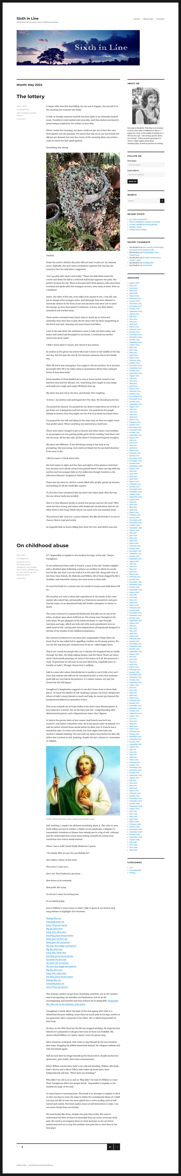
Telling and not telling (138, 230)
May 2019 (133, 507)
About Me (148, 19)
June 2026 (133, 288)
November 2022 (135, 399)
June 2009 (133, 814)
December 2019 (135, 489)
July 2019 (133, 502)
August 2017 (134, 561)
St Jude (20, 572)
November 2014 (135, 646)
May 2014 (133, 662)
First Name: (132, 161)
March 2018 (134, 543)
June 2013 (133, 690)
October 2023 (134, 371)
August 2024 (134, 345)
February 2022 (135, 422)
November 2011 (135, 739)
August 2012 (134, 716)
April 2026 (133, 293)
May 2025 (133, 322)
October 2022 (134, 402)
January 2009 (134, 827)
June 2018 (133, 536)
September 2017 (135, 559)
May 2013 (133, 693)
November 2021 (135, 430)
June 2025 (133, 319)
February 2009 (135, 824)
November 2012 (135, 708)
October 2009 (134, 804)
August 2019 (134, 499)
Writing (132, 873)
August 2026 (134, 283)
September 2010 (135, 775)
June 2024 (133, 350)
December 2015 (135, 613)
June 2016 (133, 597)
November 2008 (135, 832)
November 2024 (135, 337)
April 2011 (133, 757)
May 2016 (133, 600)
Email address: (133, 171)
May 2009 (133, 816)
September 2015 (135, 621)
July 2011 (132, 749)
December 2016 (135, 582)
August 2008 (134, 840)
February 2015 (134, 639)
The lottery (31, 96)
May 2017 (133, 569)
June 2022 (133, 412)
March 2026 (134, 296)
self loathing (33, 570)
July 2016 (133, 595)
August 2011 (134, 747)
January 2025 (134, 332)
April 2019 (133, 510)
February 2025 (135, 329)
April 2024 (133, 355)
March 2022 (134, 420)
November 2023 (135, 368)
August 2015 (134, 623)
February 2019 (135, 515)
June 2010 (133, 783)
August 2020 (134, 469)
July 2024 (133, 347)
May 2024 (133, 353)
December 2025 (135, 304)
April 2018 (133, 541)
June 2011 (133, 752)
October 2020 (134, 463)
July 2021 (132, 440)
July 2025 (133, 317)
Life (130, 868)
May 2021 (133, 445)
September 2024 (135, 342)
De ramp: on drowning (138, 219)
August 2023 (134, 376)
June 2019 (133, 505)
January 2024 (134, 363)
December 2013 (135, 675)
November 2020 (135, 461)
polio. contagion (23, 113)
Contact (160, 19)
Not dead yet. (148, 265)
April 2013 (133, 695)
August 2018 (134, 530)
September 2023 (135, 373)
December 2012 (135, 706)
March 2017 (134, 574)
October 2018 (134, 525)
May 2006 (133, 850)
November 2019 (135, 492)
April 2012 (133, 726)
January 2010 (134, 796)
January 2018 (134, 548)
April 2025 (133, 324)
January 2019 (134, 518)
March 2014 (134, 667)
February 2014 (134, 670)
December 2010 (135, 767)
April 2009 (133, 819)
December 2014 (135, 644)
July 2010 (132, 780)
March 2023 (134, 389)
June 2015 (133, 628)
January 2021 (134, 456)
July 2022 (133, 409)
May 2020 (133, 476)
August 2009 (134, 809)
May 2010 (133, 786)
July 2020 (133, 471)
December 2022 (135, 396)
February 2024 (135, 360)
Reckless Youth (135, 227)
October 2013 (134, 680)
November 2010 (135, 770)
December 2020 (135, 458)
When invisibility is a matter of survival (144, 222)
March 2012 (134, 729)
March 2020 (134, 481)
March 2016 (134, 605)
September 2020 (135, 466)
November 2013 (135, 677)
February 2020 (135, 484)
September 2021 (135, 435)
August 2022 (134, 407)
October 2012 (134, 711)
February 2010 (134, 793)
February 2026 (135, 298)
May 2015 (133, 631)
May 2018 (133, 538)
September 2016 (135, 590)
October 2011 (134, 742)
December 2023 (135, 365)
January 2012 (134, 734)
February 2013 (134, 700)
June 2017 (133, 566)
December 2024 (135, 335)
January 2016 (134, 610)
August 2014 (134, 654)
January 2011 (134, 765)
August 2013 (134, 685)
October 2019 (134, 494)
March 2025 (134, 327)
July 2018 (132, 533)
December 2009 (135, 798)
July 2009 (133, 811)
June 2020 (133, 474)
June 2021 (133, 443)
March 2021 (134, 451)
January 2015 (134, 641)
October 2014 (134, 649)
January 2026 (134, 301)
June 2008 (133, 845)
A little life (21, 562)
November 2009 (135, 801)
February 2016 (135, 608)
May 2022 (133, 414)
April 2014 (133, 664)
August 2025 (134, 314)
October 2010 (134, 773)
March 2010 (134, 791)
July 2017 (132, 564)
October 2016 (134, 587)
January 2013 (134, 703)
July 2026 (133, 286)
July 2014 (132, 657)
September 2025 (135, 311)
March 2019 (134, 512)
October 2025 (134, 309)
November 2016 (135, 585)
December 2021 (135, 427)
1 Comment (21, 119)
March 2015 (134, 636)
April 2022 (133, 417)
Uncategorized (23, 109)
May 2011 (133, 755)
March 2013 (134, 698)
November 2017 (135, 554)
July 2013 (132, 688)
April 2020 (133, 479)
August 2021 (134, 438)
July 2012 (132, 719)
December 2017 (135, 551)
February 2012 (134, 731)
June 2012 (133, 721)
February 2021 (134, 453)
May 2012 (133, 724)
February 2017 (134, 577)
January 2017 (134, 579)
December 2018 (135, 520)
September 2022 (135, 404)
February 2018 (134, 546)
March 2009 (134, 822)
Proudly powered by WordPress (41, 1165)
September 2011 (135, 744)
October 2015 (134, 618)
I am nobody (31, 567)
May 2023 (133, 384)
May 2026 (133, 291)
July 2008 (133, 842)
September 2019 (135, 497)
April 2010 (133, 788)
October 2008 (134, 834)
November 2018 (135, 523)
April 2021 (133, 448)
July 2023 (133, 378)
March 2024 (134, 358)
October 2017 (134, 556)
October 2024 (134, 340)
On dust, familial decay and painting (143, 224)
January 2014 (134, 672)
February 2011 (134, 762)
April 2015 (133, 633)
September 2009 (135, 806)
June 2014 (133, 659)
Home (137, 19)
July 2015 (132, 626)
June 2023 (133, 381)
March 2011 (133, 760)
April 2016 (133, 603)
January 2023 (134, 394)
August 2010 (134, 778)
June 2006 (133, 847)
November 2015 (135, 615)
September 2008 (135, 837)
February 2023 (135, 391)
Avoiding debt (148, 263)
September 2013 (135, 682)
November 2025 (135, 306)
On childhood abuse (43, 545)
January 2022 (134, 425)
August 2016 (134, 592)
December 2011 (135, 737)
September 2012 (135, 713)
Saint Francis (22, 570)
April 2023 (133, 386)
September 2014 (135, 652)
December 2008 (135, 829)
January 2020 (134, 487)
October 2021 (134, 432)
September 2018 (135, 528)
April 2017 (133, 572)
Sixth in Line (28, 18)
